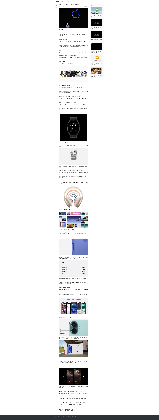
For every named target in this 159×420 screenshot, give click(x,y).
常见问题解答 (70, 416)
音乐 (69, 1)
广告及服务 (65, 416)
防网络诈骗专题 (74, 416)
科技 (75, 1)
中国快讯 (86, 6)
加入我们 (59, 416)
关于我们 (56, 416)
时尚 (72, 1)
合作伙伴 (62, 416)
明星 (62, 1)
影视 (65, 1)
